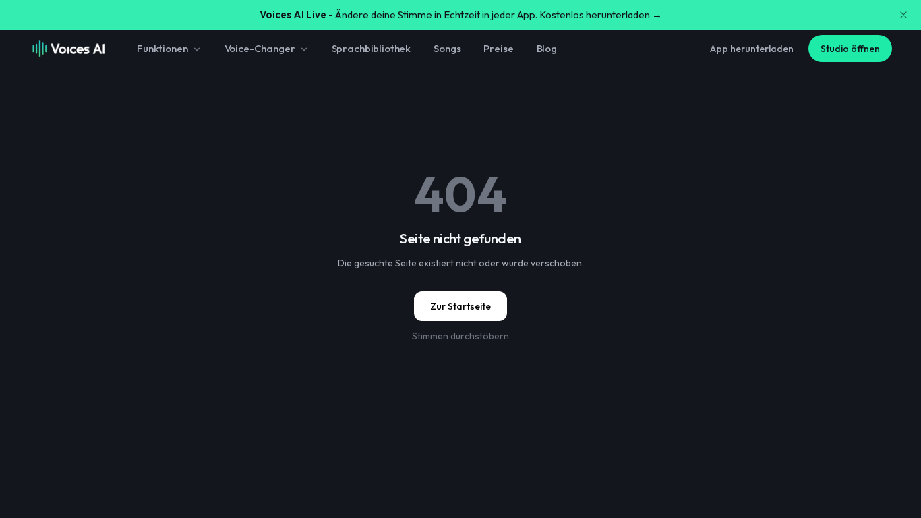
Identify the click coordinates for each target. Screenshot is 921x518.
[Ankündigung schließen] (903, 15)
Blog (547, 48)
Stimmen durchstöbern (460, 336)
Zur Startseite (460, 306)
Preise (498, 48)
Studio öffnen (850, 48)
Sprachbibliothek (371, 48)
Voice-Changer (260, 48)
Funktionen (162, 48)
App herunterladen (752, 48)
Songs (447, 48)
